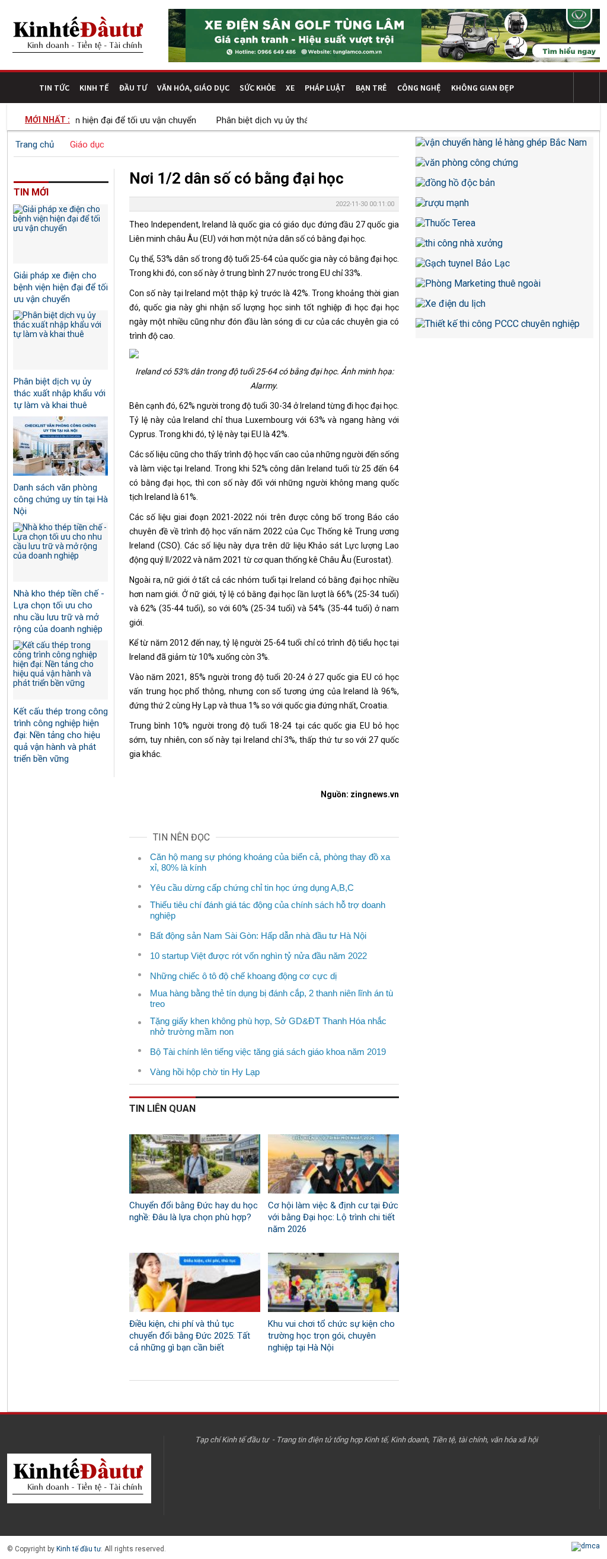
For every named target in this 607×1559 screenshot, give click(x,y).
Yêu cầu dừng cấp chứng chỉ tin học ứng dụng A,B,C (252, 888)
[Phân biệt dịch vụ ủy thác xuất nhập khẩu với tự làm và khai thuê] (60, 340)
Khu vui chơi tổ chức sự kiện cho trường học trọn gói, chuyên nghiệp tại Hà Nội (331, 1336)
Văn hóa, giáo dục (193, 87)
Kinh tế (94, 87)
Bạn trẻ (371, 87)
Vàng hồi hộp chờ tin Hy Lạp (205, 1072)
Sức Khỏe (257, 87)
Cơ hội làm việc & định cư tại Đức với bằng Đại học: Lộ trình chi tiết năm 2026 (333, 1217)
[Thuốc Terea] (504, 227)
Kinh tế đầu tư (78, 1549)
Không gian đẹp (482, 87)
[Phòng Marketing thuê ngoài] (504, 288)
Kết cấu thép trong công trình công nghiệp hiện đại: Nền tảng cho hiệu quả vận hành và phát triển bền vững (61, 735)
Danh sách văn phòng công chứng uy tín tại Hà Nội (61, 499)
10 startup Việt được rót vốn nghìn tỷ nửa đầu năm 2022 (258, 956)
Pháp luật (325, 87)
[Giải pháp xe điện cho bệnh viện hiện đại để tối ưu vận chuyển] (60, 234)
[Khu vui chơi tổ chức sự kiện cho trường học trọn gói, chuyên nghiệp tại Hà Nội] (333, 1282)
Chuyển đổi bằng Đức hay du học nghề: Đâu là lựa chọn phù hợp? (193, 1211)
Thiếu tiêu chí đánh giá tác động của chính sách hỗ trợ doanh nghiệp (267, 910)
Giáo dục (87, 144)
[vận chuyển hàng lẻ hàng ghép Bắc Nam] (504, 147)
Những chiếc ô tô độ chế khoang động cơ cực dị (243, 976)
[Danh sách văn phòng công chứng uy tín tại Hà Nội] (60, 446)
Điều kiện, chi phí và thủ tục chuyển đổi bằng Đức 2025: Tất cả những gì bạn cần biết (189, 1336)
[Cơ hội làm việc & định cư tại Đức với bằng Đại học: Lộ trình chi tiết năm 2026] (333, 1164)
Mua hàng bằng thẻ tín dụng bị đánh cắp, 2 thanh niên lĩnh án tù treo (271, 998)
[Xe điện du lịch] (504, 308)
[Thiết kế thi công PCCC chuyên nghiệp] (504, 328)
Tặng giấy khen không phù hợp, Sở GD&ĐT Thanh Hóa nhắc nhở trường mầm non (268, 1026)
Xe (290, 87)
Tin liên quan (162, 1108)
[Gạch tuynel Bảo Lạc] (504, 268)
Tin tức (54, 87)
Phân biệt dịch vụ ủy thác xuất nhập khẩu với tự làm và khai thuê (60, 393)
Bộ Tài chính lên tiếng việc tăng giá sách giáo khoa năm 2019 (268, 1052)
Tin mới (31, 192)
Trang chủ (34, 144)
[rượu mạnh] (504, 207)
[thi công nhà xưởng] (504, 248)
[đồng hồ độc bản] (504, 187)
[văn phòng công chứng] (504, 167)
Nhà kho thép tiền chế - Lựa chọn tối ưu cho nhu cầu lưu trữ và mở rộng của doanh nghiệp (59, 611)
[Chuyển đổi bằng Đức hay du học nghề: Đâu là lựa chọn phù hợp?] (194, 1164)
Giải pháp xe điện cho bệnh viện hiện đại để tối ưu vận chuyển (61, 287)
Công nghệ (419, 87)
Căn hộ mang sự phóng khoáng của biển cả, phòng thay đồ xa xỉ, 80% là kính (270, 862)
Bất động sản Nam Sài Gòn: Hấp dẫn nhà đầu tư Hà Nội (258, 936)
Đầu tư (133, 87)
